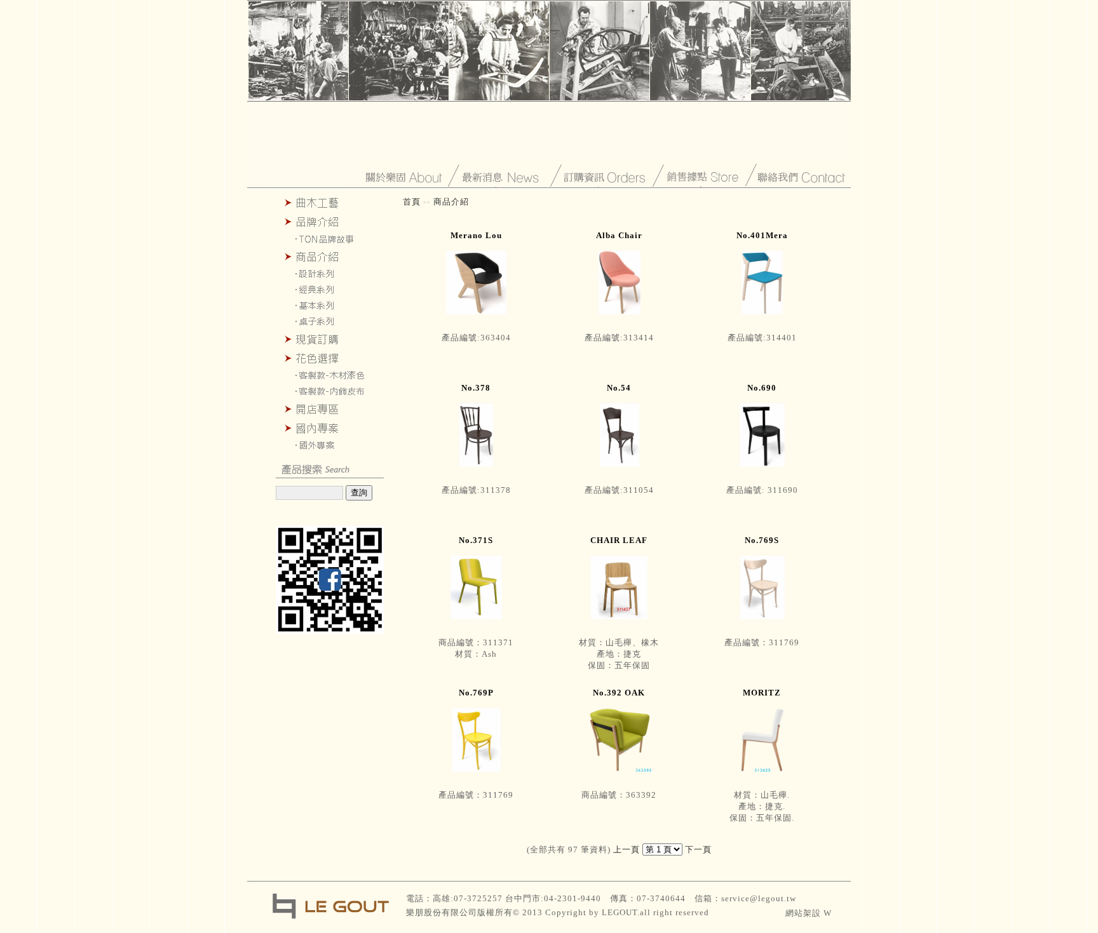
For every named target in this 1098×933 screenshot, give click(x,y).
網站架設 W (808, 913)
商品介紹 (451, 201)
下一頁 (698, 849)
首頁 (412, 201)
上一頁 (627, 849)
